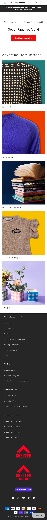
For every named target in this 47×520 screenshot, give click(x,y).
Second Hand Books (10, 207)
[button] (4, 2)
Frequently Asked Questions (15, 339)
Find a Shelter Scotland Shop (15, 406)
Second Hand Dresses (13, 432)
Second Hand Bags (11, 437)
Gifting (5, 308)
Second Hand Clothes (12, 421)
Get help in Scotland (12, 401)
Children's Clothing (10, 257)
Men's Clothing (8, 157)
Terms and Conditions (12, 350)
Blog (6, 355)
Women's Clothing (9, 107)
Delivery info (9, 323)
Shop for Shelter (19, 516)
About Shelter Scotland (13, 396)
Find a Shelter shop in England (16, 381)
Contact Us (8, 334)
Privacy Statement (11, 345)
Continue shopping (23, 38)
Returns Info (9, 328)
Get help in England (11, 376)
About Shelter (9, 370)
